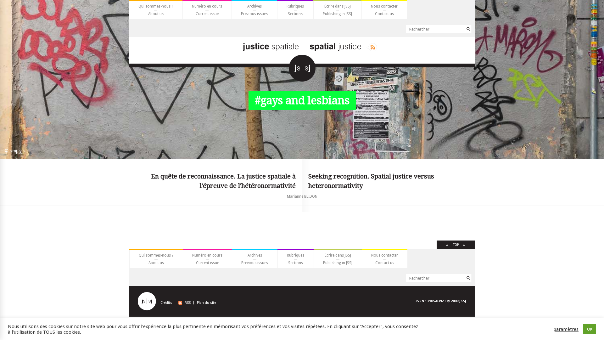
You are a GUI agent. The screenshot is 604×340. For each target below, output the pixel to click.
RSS (188, 303)
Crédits (166, 303)
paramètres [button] (566, 329)
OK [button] (589, 329)
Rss (371, 47)
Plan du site (206, 303)
